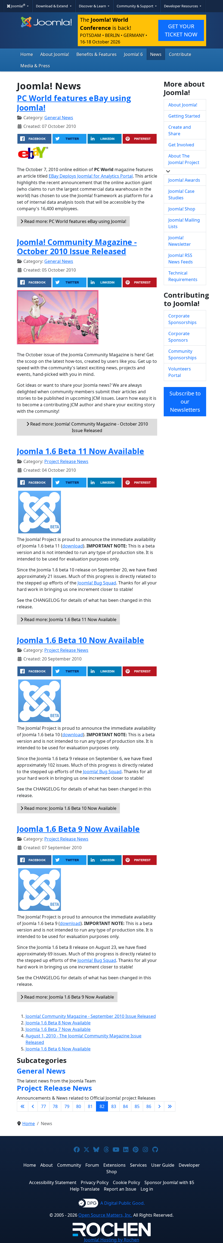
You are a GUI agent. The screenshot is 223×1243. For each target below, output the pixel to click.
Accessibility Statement (52, 1182)
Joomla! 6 (133, 54)
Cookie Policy (126, 1182)
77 (43, 1106)
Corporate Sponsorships (182, 319)
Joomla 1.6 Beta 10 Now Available (80, 640)
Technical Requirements (182, 276)
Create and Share (179, 130)
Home (26, 54)
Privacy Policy (95, 1182)
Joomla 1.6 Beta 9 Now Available (78, 828)
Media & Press (35, 66)
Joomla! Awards (184, 180)
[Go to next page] (159, 1106)
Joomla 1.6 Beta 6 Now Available (58, 1049)
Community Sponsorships (182, 354)
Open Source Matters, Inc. (105, 1215)
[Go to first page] (22, 1106)
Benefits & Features (96, 54)
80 (78, 1106)
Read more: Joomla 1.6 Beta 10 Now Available (69, 808)
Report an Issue (120, 1189)
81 (90, 1106)
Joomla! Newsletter (179, 241)
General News (58, 118)
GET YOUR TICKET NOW (181, 30)
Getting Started (184, 116)
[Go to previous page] (33, 1106)
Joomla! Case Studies (181, 194)
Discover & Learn (93, 6)
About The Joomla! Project (183, 159)
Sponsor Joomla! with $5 (169, 1182)
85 (137, 1106)
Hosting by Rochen (111, 1240)
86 (148, 1106)
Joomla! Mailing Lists (184, 223)
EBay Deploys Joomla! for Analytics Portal (91, 176)
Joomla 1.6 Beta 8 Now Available (58, 1023)
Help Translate (85, 1189)
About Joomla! (54, 54)
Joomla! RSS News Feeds (180, 258)
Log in (147, 1189)
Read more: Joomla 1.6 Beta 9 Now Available (68, 997)
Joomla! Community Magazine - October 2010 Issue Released (77, 246)
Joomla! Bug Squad (97, 583)
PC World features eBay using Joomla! (74, 102)
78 (55, 1106)
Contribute (180, 54)
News (156, 54)
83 (113, 1106)
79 (66, 1106)
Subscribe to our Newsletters (185, 401)
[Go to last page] (169, 1106)
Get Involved (181, 145)
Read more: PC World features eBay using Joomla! (74, 221)
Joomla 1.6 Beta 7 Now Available (58, 1029)
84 (125, 1106)
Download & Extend (52, 6)
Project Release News (66, 461)
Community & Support (135, 6)
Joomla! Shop (181, 209)
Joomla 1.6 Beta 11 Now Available (80, 451)
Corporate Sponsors (179, 337)
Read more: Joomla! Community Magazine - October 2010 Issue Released (88, 427)
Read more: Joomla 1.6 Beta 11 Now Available (69, 619)
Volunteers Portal (179, 372)
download (72, 546)
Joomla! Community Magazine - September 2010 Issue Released (91, 1016)
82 (102, 1106)
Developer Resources (181, 6)
